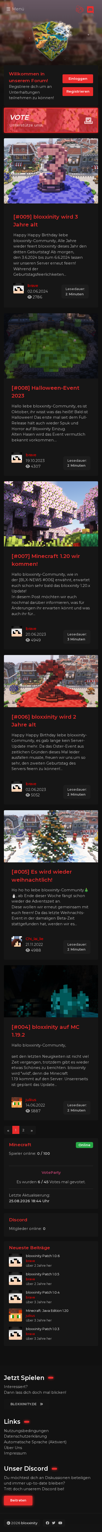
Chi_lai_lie (34, 938)
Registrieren (77, 91)
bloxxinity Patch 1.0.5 (42, 1274)
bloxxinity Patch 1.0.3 (42, 1329)
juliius (31, 1099)
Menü (17, 9)
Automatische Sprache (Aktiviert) (35, 1442)
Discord (18, 1219)
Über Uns (13, 1447)
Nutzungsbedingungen (26, 1430)
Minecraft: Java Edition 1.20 (47, 1311)
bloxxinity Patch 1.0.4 (43, 1292)
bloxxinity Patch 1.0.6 (43, 1256)
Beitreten (18, 1500)
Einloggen (78, 78)
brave (32, 285)
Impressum (15, 1453)
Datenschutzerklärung (25, 1436)
